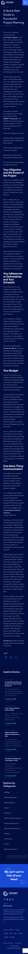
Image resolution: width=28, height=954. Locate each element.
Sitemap (12, 937)
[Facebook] (6, 657)
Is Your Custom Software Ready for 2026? (12, 709)
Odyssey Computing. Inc (14, 948)
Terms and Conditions (8, 943)
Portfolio (6, 933)
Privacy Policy (18, 943)
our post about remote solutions (11, 512)
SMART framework (10, 119)
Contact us (7, 641)
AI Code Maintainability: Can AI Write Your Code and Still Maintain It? (13, 684)
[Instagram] (13, 899)
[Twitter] (11, 657)
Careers (20, 933)
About (5, 930)
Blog (15, 933)
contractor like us (9, 348)
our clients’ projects (10, 37)
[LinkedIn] (16, 657)
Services (11, 930)
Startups (6, 7)
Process (17, 930)
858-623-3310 (7, 906)
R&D (11, 933)
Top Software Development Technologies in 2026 (13, 759)
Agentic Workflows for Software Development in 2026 (12, 734)
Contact (6, 937)
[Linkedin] (10, 899)
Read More (11, 699)
